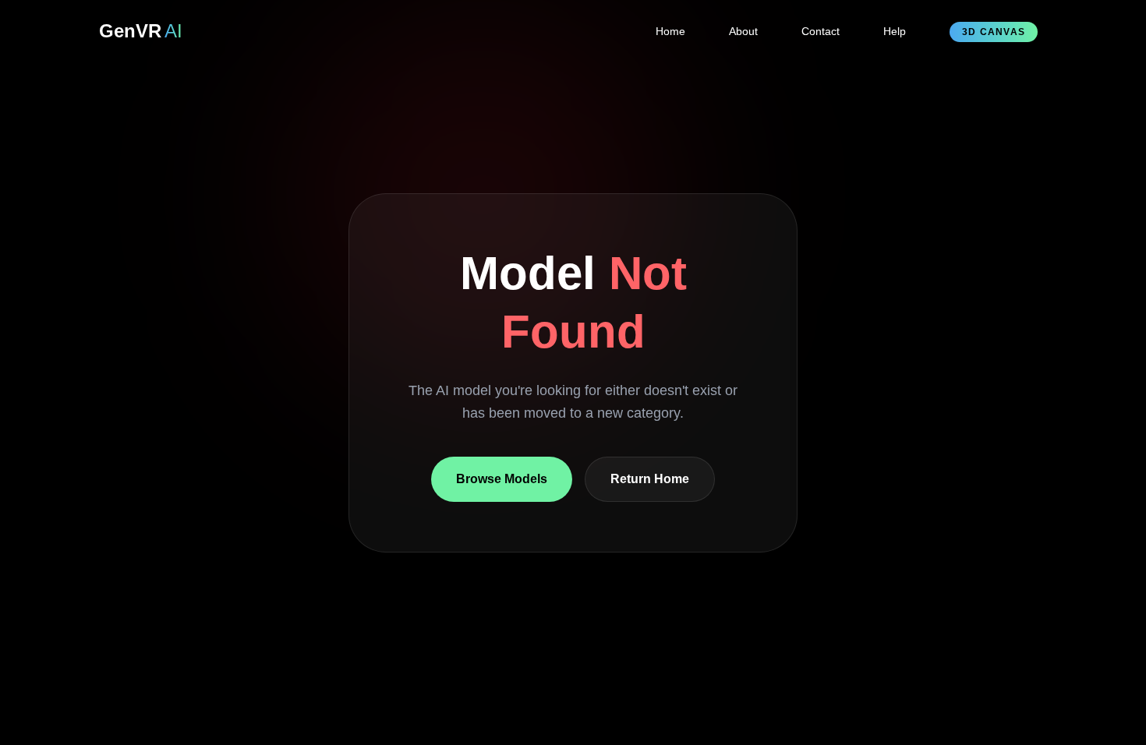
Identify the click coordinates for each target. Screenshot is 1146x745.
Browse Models (501, 478)
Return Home (649, 478)
